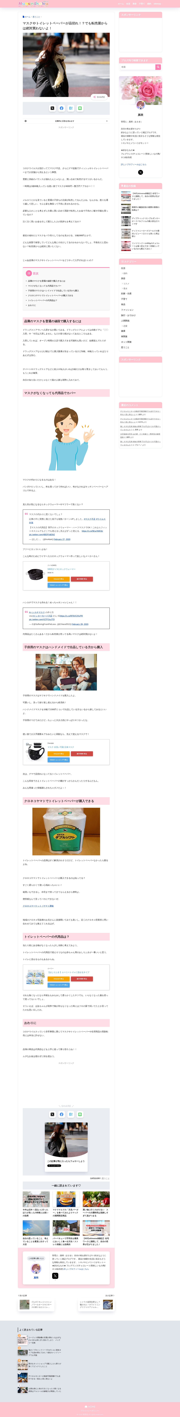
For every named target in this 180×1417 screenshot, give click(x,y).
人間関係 (125, 321)
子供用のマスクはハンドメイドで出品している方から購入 (53, 290)
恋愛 (125, 326)
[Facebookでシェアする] (61, 108)
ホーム (121, 4)
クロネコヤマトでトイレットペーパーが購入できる (50, 295)
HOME (91, 1406)
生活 (128, 4)
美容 (135, 4)
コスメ (126, 284)
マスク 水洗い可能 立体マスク (61, 747)
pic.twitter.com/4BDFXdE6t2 (42, 534)
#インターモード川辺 (42, 616)
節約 (149, 4)
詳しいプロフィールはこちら (76, 1269)
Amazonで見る (59, 579)
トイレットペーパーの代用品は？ (42, 300)
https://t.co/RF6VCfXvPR (71, 616)
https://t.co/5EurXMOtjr (92, 531)
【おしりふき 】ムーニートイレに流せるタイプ (69, 972)
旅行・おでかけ (128, 315)
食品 (123, 304)
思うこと (106, 1178)
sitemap (157, 4)
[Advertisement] (66, 147)
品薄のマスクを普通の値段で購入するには (46, 281)
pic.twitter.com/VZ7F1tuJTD (42, 619)
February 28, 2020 (80, 624)
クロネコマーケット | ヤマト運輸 (38, 906)
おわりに (32, 305)
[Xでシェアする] (52, 108)
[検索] (158, 67)
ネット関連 (126, 342)
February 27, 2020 (62, 539)
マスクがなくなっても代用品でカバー (44, 286)
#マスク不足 (90, 519)
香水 (125, 288)
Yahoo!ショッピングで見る (59, 585)
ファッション (127, 310)
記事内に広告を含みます (64, 121)
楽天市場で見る (82, 579)
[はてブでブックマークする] (70, 108)
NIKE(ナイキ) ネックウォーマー (62, 569)
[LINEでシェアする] (80, 108)
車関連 (124, 336)
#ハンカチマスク (37, 612)
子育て (142, 4)
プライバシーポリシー (89, 1411)
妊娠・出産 (126, 293)
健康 (123, 331)
